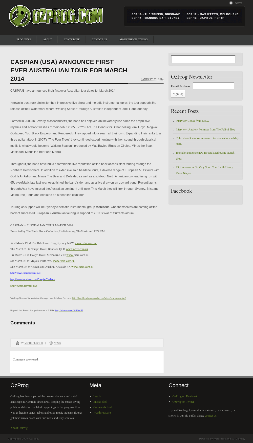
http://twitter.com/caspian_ (24, 286)
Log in (97, 396)
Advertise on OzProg (133, 39)
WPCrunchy (238, 438)
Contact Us (99, 39)
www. (70, 255)
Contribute (72, 39)
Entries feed (100, 401)
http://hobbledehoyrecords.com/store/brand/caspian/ (99, 298)
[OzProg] (56, 23)
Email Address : (181, 86)
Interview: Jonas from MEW (192, 121)
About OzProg (19, 428)
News (57, 343)
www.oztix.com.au (86, 243)
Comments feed (102, 407)
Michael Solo (33, 343)
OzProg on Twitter (183, 401)
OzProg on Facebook (184, 396)
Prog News (24, 39)
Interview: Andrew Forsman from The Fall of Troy (205, 129)
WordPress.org (102, 412)
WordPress (219, 438)
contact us (210, 415)
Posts (238, 3)
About (47, 39)
